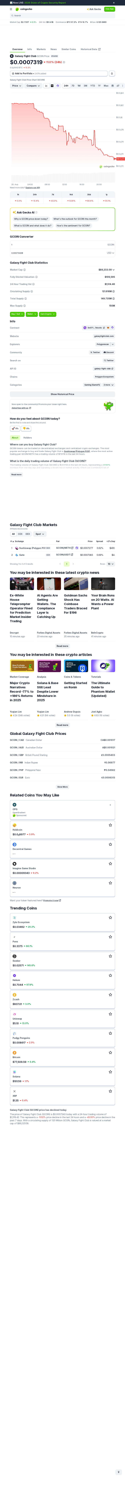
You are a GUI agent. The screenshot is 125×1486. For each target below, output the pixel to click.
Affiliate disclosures (19, 529)
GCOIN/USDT (63, 554)
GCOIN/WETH (63, 548)
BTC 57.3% (72, 22)
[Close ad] (110, 805)
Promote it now (50, 900)
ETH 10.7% (83, 22)
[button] (104, 336)
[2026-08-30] (112, 86)
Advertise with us (20, 408)
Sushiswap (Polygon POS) (77, 451)
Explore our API (33, 187)
